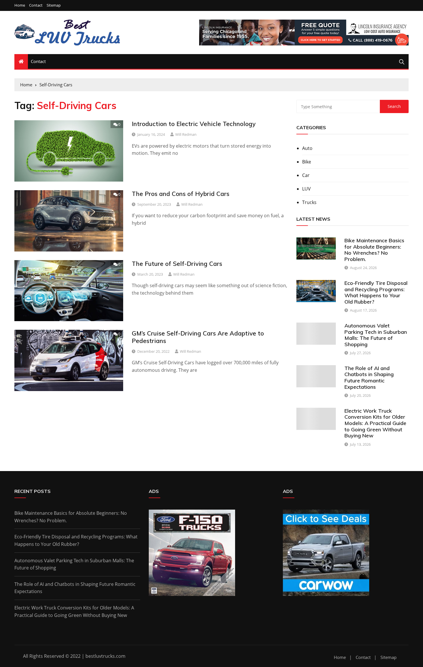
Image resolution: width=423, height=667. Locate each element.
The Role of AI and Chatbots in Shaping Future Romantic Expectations (369, 377)
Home (19, 5)
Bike (306, 161)
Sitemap (54, 5)
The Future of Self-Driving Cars (177, 263)
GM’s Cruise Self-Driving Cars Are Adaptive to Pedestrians (198, 336)
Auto (307, 148)
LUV (306, 188)
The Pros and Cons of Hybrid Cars (180, 193)
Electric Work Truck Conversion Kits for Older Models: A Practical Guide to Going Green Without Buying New (375, 423)
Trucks (309, 202)
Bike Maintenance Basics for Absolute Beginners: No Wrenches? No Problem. (374, 249)
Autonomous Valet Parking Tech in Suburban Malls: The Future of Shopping (375, 335)
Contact (36, 5)
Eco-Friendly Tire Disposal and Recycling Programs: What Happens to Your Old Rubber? (375, 292)
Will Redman (186, 134)
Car (306, 175)
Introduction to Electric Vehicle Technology (194, 123)
